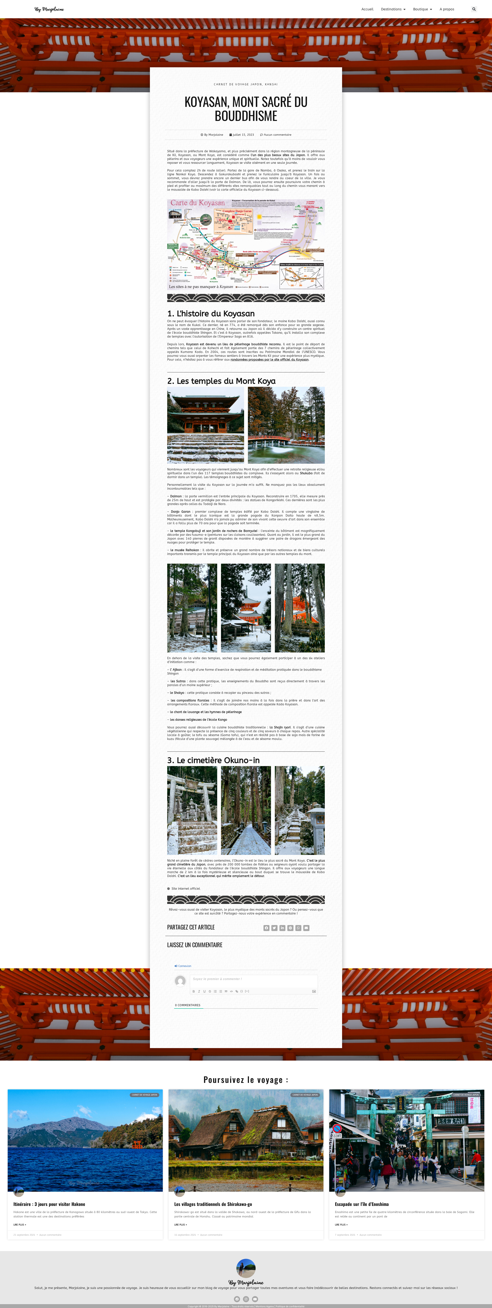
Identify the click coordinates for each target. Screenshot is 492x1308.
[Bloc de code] (231, 991)
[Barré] (210, 991)
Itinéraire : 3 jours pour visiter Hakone (49, 1204)
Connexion (184, 966)
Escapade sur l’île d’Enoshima (362, 1204)
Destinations (391, 9)
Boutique (420, 9)
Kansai (271, 84)
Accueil (367, 9)
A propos (447, 9)
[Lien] (236, 991)
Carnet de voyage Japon (238, 84)
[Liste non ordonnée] (220, 991)
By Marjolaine (49, 9)
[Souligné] (204, 991)
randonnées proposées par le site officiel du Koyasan (269, 359)
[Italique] (199, 991)
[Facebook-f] (237, 1299)
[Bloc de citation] (226, 991)
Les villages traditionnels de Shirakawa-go (213, 1204)
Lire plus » (19, 1224)
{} (241, 991)
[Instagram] (246, 1299)
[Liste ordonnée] (215, 991)
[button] (474, 9)
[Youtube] (255, 1299)
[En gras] (193, 991)
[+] (247, 991)
